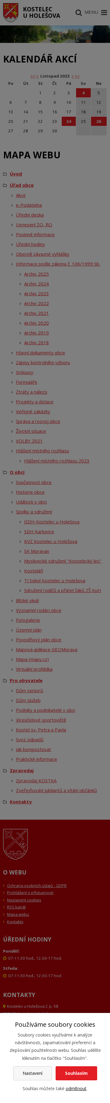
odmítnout (76, 1088)
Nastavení (32, 1073)
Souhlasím (76, 1073)
